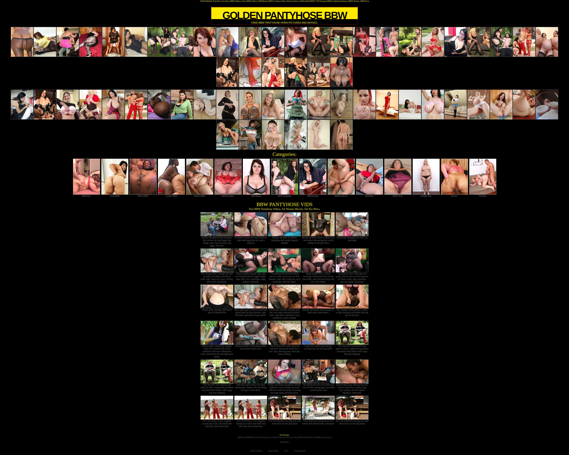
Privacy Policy (273, 451)
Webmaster (284, 442)
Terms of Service (256, 451)
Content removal (299, 451)
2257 (286, 451)
